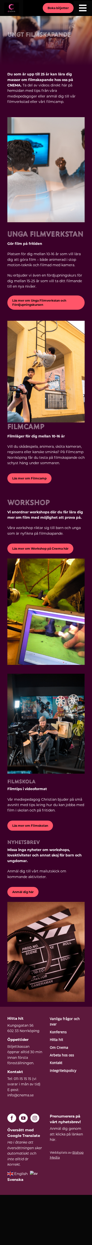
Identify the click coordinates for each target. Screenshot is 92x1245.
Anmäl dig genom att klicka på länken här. (66, 1134)
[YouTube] (23, 1118)
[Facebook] (11, 1118)
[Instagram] (34, 1118)
